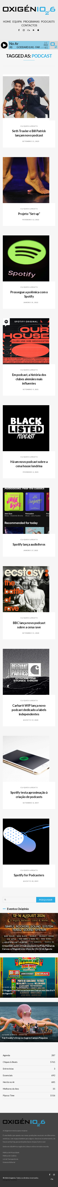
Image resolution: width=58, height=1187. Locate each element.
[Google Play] (33, 30)
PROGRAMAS (31, 21)
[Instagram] (23, 30)
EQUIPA (17, 21)
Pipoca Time (29, 1095)
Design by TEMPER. (10, 1180)
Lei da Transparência (10, 1159)
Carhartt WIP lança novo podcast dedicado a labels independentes (29, 710)
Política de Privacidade (11, 1152)
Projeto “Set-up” (29, 214)
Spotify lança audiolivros (29, 544)
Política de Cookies (9, 1156)
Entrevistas (29, 1068)
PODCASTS (47, 21)
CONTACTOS (29, 25)
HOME (7, 21)
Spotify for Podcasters (29, 875)
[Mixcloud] (28, 30)
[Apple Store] (38, 30)
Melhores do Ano (29, 1088)
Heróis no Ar (29, 1082)
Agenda (29, 1055)
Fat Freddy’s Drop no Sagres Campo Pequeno (25, 1037)
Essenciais (29, 1075)
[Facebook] (19, 30)
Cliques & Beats (29, 126)
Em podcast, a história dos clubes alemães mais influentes (29, 379)
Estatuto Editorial (9, 1162)
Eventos (23, 942)
